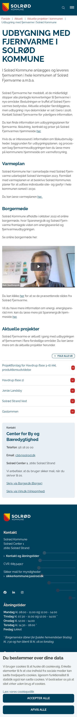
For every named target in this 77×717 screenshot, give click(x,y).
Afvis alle (39, 709)
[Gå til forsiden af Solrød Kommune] (28, 8)
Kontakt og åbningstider (22, 556)
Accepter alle (38, 698)
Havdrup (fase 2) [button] (13, 380)
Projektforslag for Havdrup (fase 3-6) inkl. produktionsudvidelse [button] (29, 367)
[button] (73, 7)
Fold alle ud (65, 356)
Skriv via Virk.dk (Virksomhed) (25, 491)
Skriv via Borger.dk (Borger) (24, 483)
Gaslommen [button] (10, 411)
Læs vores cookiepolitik (18, 691)
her (22, 296)
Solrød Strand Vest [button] (14, 401)
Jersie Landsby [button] (12, 390)
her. (39, 131)
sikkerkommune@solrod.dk (25, 576)
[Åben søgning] (63, 7)
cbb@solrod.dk (25, 455)
